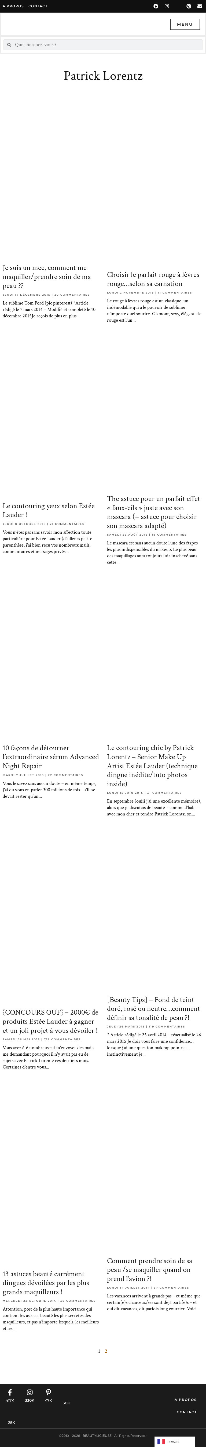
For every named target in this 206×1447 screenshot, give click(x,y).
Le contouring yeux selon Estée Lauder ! (49, 510)
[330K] (30, 1392)
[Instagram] (167, 6)
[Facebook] (156, 6)
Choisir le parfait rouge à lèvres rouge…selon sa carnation (153, 279)
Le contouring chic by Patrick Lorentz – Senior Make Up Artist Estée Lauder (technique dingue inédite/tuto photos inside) (152, 766)
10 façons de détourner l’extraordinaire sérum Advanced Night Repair (51, 757)
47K (48, 1400)
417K (10, 1400)
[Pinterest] (189, 6)
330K (29, 1400)
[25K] (11, 1414)
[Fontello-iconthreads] (178, 6)
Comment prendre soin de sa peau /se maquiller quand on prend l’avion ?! (149, 1270)
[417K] (10, 1392)
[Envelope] (200, 6)
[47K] (48, 1392)
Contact (187, 1412)
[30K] (66, 1395)
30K (66, 1403)
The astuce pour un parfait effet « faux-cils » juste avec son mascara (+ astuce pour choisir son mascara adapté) (153, 512)
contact (38, 6)
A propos (13, 6)
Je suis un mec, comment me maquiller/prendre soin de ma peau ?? (47, 277)
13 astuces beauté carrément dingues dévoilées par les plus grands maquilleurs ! (46, 1283)
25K (11, 1422)
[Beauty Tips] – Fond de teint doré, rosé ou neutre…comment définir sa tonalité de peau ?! (153, 1009)
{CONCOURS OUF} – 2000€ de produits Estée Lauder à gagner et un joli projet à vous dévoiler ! (50, 1021)
